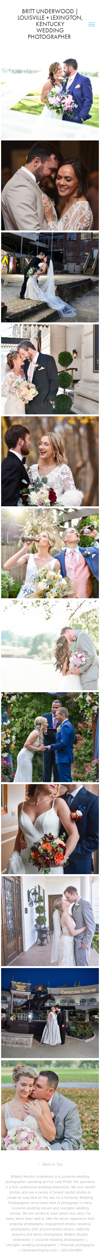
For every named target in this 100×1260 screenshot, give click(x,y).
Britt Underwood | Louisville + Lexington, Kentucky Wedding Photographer (53, 24)
